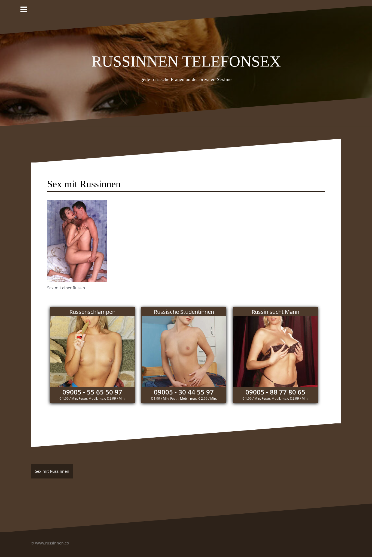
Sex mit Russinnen (52, 471)
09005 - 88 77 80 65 (275, 391)
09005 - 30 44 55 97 (184, 391)
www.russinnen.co (52, 543)
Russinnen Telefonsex (186, 59)
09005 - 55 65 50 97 (92, 391)
